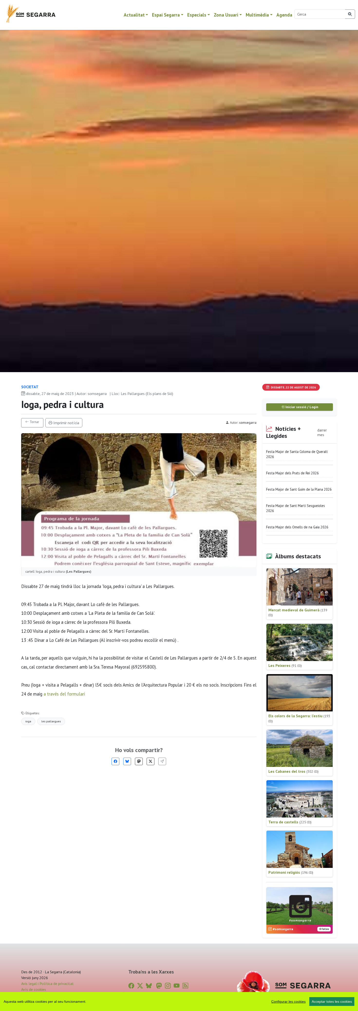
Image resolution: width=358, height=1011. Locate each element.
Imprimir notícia (65, 422)
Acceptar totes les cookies (332, 1001)
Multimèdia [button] (257, 15)
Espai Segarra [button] (166, 15)
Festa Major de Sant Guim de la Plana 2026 (299, 489)
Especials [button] (196, 15)
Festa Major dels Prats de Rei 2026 (292, 473)
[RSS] (185, 986)
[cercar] (350, 14)
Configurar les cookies (288, 1001)
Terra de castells (289, 821)
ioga (28, 721)
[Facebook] (115, 761)
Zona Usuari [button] (226, 15)
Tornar (34, 422)
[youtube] (176, 986)
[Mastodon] (139, 761)
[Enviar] (162, 761)
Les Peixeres (285, 665)
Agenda (284, 15)
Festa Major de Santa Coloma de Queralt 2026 (297, 454)
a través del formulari (64, 694)
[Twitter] (150, 761)
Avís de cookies (33, 989)
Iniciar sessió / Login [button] (301, 407)
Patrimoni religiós (290, 872)
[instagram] (168, 986)
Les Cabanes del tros (293, 771)
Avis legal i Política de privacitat (47, 983)
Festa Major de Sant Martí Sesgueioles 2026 (295, 508)
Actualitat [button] (134, 15)
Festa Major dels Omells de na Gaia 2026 (297, 527)
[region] (179, 1001)
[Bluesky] (127, 761)
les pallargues (51, 721)
